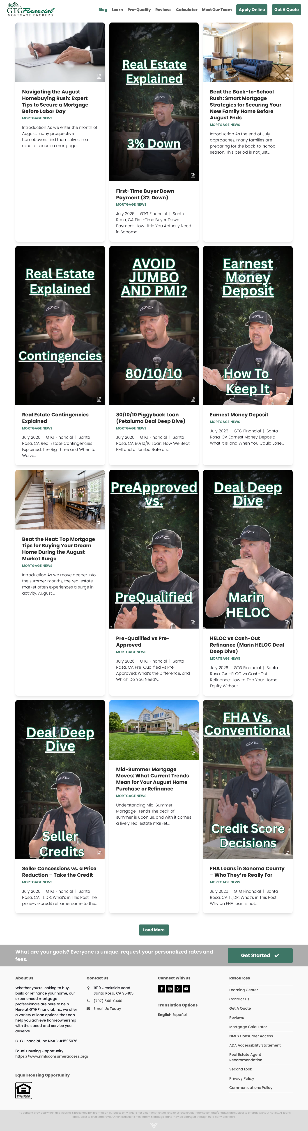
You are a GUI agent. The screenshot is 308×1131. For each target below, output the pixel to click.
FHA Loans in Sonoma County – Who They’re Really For (247, 872)
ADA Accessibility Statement (255, 1045)
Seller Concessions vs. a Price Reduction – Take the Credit (59, 872)
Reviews (236, 1017)
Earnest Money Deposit (239, 414)
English (165, 1014)
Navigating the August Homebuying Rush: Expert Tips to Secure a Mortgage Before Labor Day (55, 101)
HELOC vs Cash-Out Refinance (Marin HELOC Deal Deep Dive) (247, 645)
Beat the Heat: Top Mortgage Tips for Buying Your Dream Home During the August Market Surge (58, 549)
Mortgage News (37, 118)
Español (179, 1014)
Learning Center (243, 989)
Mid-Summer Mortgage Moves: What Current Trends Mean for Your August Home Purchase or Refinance (152, 779)
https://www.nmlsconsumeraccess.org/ (52, 1056)
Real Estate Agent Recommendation (245, 1057)
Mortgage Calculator (248, 1026)
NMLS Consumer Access (251, 1036)
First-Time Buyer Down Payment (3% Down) (145, 194)
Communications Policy (250, 1087)
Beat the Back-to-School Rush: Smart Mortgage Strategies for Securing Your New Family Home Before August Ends (245, 104)
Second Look (240, 1069)
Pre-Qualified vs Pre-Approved (143, 641)
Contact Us (239, 999)
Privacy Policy (241, 1078)
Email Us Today (107, 1008)
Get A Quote (240, 1008)
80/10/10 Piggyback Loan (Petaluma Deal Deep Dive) (151, 418)
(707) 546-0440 (108, 1001)
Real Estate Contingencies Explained (55, 418)
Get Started (255, 955)
